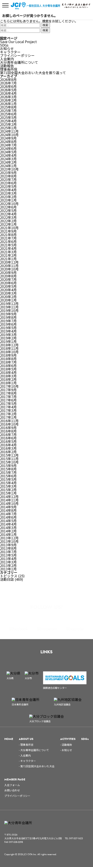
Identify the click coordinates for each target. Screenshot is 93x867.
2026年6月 (8, 86)
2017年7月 (8, 396)
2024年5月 (8, 151)
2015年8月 (8, 469)
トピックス (8, 575)
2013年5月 (8, 555)
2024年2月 (8, 162)
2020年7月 (8, 279)
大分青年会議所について (19, 62)
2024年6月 (8, 148)
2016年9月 (8, 427)
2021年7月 (8, 238)
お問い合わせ (12, 790)
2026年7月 (8, 83)
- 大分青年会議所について (34, 750)
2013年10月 (9, 541)
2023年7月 (8, 179)
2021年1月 (8, 258)
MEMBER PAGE (14, 779)
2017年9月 (8, 389)
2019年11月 (9, 307)
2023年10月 (9, 169)
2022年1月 (8, 224)
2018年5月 (8, 369)
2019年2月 (8, 338)
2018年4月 (8, 372)
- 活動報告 (66, 744)
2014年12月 (9, 496)
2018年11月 (9, 348)
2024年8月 (8, 141)
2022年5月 (8, 210)
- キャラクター (27, 761)
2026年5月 (8, 89)
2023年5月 (8, 186)
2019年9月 (8, 313)
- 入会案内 (25, 755)
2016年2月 (8, 451)
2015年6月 (8, 475)
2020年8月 (8, 276)
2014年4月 (8, 524)
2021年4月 (8, 248)
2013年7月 (8, 551)
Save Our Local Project (18, 41)
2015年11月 (9, 458)
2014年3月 (8, 527)
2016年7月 (8, 434)
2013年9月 (8, 544)
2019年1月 (8, 341)
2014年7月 (8, 513)
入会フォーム (12, 785)
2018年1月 (8, 382)
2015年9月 (8, 465)
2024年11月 (9, 131)
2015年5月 (8, 479)
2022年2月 (8, 220)
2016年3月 (8, 448)
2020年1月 (8, 300)
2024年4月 (8, 155)
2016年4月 (8, 444)
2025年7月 (8, 110)
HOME (8, 739)
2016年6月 (8, 438)
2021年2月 (8, 255)
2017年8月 (8, 393)
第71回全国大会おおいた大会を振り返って (33, 72)
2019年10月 (9, 310)
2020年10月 (9, 269)
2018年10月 (9, 351)
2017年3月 (8, 410)
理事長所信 (8, 69)
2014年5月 (8, 520)
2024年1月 (8, 165)
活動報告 (7, 65)
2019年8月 (8, 317)
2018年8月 (8, 358)
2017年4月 (8, 406)
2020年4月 (8, 289)
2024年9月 (8, 138)
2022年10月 (9, 203)
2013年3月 (8, 562)
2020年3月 (8, 293)
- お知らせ (66, 750)
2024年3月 (8, 158)
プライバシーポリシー (17, 55)
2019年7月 (8, 320)
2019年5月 (8, 327)
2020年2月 (8, 296)
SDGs (4, 45)
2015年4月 (8, 482)
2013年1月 (8, 568)
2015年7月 (8, 472)
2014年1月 (8, 534)
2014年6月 (8, 517)
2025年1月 (8, 127)
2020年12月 (9, 262)
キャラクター (10, 51)
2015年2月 (8, 489)
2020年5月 (8, 286)
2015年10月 (9, 462)
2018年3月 (8, 375)
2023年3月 (8, 193)
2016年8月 (8, 431)
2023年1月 (8, 200)
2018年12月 (9, 344)
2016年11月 (9, 420)
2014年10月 (9, 503)
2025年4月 (8, 120)
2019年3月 (8, 334)
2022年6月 (8, 207)
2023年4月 (8, 189)
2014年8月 (8, 510)
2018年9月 (8, 355)
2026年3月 (8, 96)
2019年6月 (8, 324)
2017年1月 (8, 417)
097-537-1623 (76, 838)
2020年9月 (8, 272)
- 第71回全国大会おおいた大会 (37, 766)
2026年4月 (8, 93)
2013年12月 (9, 537)
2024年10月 (9, 134)
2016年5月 (8, 441)
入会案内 (7, 58)
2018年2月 (8, 379)
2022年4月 (8, 213)
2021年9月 (8, 231)
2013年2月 (8, 565)
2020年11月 (9, 265)
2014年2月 (8, 531)
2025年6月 (8, 114)
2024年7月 (8, 145)
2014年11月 (9, 500)
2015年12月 (9, 455)
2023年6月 (8, 182)
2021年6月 (8, 241)
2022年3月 (8, 217)
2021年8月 (8, 234)
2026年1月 (8, 103)
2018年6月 (8, 365)
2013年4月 (8, 558)
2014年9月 (8, 506)
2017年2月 (8, 413)
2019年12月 (9, 303)
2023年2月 (8, 196)
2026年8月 (8, 79)
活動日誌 (7, 579)
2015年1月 (8, 493)
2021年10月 (9, 227)
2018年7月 (8, 362)
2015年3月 (8, 486)
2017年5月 (8, 403)
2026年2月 (8, 100)
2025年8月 (8, 107)
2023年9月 (8, 172)
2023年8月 (8, 176)
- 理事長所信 (26, 744)
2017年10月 (9, 386)
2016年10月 (9, 424)
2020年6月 (8, 282)
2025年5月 (8, 117)
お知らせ (7, 48)
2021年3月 (8, 251)
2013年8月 (8, 548)
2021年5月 (8, 244)
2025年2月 (8, 124)
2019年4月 (8, 331)
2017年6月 (8, 400)
